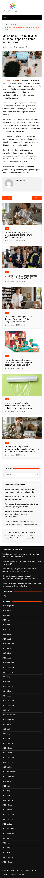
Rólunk (4, 874)
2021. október (7, 824)
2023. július (6, 724)
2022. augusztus (8, 776)
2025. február (7, 653)
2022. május (6, 791)
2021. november (8, 819)
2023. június (6, 729)
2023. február (7, 748)
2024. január (7, 696)
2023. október (7, 710)
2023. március (7, 743)
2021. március (7, 857)
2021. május (6, 848)
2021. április (6, 852)
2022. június (6, 786)
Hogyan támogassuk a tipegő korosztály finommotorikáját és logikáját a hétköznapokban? (18, 362)
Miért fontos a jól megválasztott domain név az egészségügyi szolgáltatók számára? (19, 319)
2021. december (8, 814)
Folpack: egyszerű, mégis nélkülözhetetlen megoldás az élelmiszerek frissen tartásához (19, 405)
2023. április (6, 738)
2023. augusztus (8, 720)
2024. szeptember (8, 672)
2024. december (8, 663)
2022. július (6, 781)
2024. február (7, 691)
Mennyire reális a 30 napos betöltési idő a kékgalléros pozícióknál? (20, 498)
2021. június (6, 843)
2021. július (6, 838)
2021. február (7, 862)
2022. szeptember (8, 772)
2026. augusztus (8, 606)
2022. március (7, 800)
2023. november (8, 705)
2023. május (6, 734)
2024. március (7, 686)
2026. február (7, 634)
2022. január (7, 810)
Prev (8, 198)
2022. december (8, 757)
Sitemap (21, 874)
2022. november (8, 762)
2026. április (6, 625)
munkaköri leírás (10, 80)
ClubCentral (8, 47)
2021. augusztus (8, 833)
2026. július (6, 610)
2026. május (6, 620)
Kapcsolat (13, 874)
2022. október (7, 767)
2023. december (8, 700)
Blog (29, 47)
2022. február (7, 805)
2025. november (8, 644)
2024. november (8, 667)
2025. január (7, 658)
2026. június (6, 615)
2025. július (6, 648)
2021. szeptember (8, 829)
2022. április (6, 795)
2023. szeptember (8, 715)
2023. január (7, 753)
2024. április (6, 682)
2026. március (7, 629)
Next (35, 198)
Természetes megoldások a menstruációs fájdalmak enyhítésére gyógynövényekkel (21, 234)
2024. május (6, 677)
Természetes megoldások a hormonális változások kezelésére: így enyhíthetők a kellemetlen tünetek (22, 449)
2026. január (7, 639)
